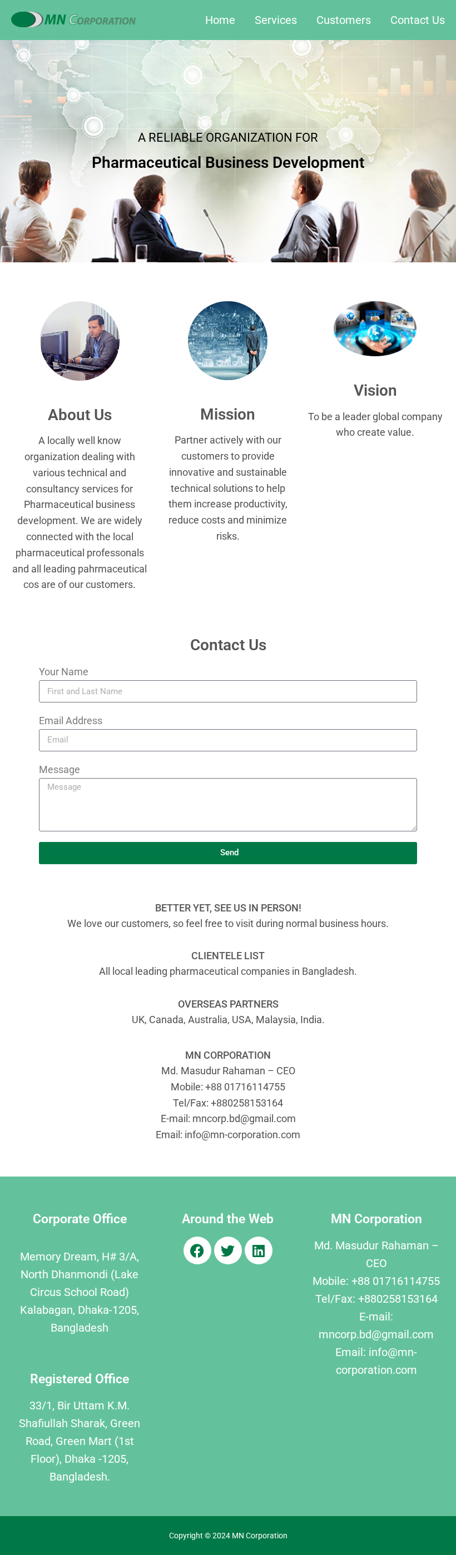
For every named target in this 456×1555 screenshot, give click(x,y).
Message (59, 769)
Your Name (63, 671)
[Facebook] (197, 1250)
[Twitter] (228, 1250)
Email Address (70, 720)
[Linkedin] (258, 1250)
